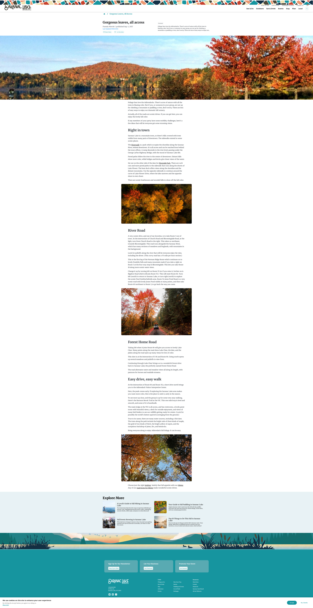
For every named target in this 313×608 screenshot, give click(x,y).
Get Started (183, 568)
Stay (288, 9)
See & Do (249, 9)
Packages (176, 591)
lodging (148, 485)
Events (280, 9)
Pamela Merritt (109, 27)
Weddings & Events (288, 5)
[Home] (104, 14)
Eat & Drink (271, 9)
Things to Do (161, 582)
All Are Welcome (197, 591)
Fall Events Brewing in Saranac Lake (131, 520)
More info (6, 605)
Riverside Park (164, 163)
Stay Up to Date (114, 568)
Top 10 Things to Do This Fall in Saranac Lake (184, 520)
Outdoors (260, 9)
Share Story (108, 32)
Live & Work (275, 5)
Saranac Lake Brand (198, 589)
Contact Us (300, 5)
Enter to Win (265, 5)
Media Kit (195, 586)
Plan (294, 9)
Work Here (195, 582)
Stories (175, 584)
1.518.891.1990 (112, 587)
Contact (195, 584)
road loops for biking (145, 488)
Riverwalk (135, 145)
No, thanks (304, 603)
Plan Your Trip (177, 582)
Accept (292, 603)
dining (180, 485)
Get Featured (148, 568)
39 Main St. (111, 589)
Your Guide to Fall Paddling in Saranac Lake (186, 505)
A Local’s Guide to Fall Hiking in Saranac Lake (133, 505)
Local (300, 9)
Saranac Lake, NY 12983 (114, 590)
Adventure (160, 589)
